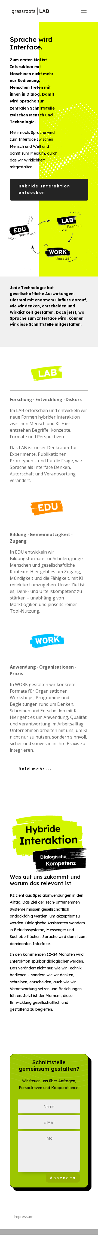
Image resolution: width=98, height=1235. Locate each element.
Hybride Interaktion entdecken (45, 189)
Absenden (63, 1177)
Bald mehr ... (35, 768)
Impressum (23, 1216)
